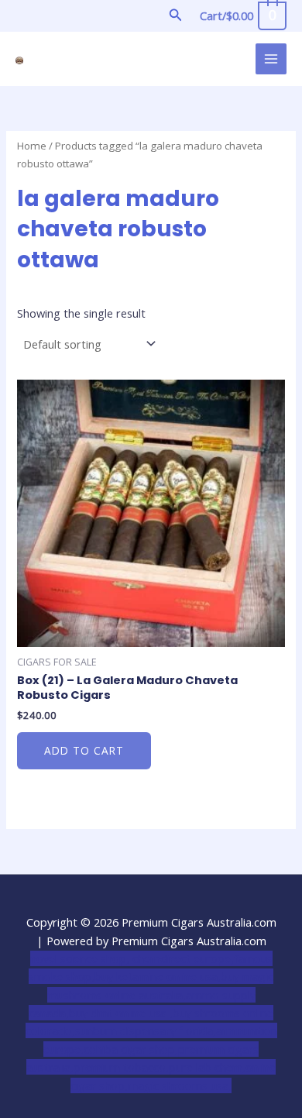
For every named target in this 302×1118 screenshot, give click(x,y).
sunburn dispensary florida (144, 1030)
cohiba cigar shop (129, 1049)
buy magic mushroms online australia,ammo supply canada (151, 994)
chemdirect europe (181, 958)
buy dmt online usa (119, 1012)
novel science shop (78, 958)
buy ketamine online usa (156, 976)
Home (31, 146)
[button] (176, 15)
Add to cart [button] (84, 750)
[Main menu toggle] (271, 58)
